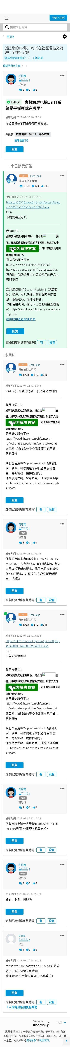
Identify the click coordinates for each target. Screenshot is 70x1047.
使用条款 (31, 1040)
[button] (62, 75)
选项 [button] (65, 36)
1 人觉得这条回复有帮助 (21, 1007)
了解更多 (37, 58)
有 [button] (41, 342)
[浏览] (6, 18)
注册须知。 (45, 1040)
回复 (14, 149)
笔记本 (10, 36)
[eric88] (11, 939)
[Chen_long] (11, 179)
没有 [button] (52, 342)
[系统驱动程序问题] (26, 65)
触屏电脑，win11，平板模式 (33, 134)
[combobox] (35, 27)
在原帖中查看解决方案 (21, 319)
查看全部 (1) (21, 140)
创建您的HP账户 (15, 58)
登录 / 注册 (58, 17)
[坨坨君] (11, 79)
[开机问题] (23, 65)
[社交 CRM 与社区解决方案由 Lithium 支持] (41, 1024)
